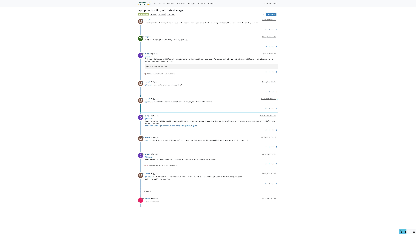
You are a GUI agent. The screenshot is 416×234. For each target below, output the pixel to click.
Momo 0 (147, 20)
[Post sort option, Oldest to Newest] (263, 14)
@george (155, 82)
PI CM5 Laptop (144, 14)
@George (148, 85)
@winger (154, 54)
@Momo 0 (155, 116)
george (147, 53)
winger (147, 37)
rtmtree (147, 198)
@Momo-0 (148, 119)
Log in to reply (271, 14)
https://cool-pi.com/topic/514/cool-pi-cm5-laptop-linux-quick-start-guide (171, 126)
